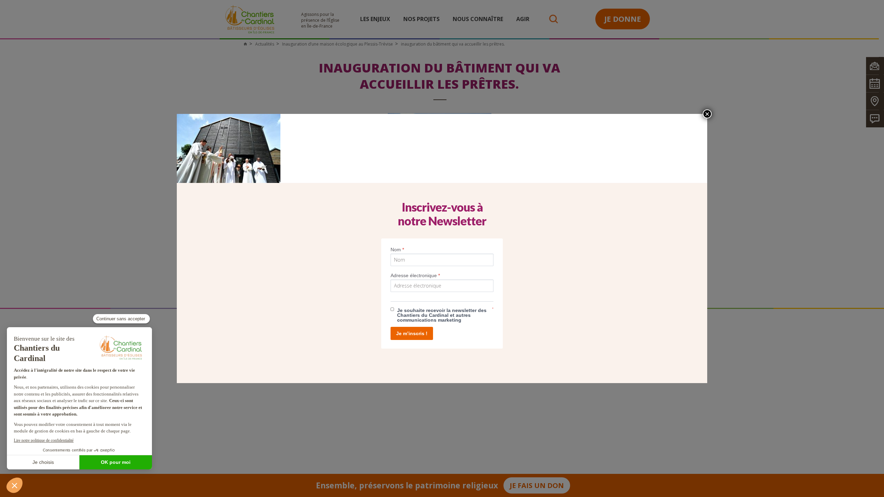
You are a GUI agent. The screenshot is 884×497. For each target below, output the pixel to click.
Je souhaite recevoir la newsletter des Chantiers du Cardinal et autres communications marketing (442, 315)
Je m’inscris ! (411, 333)
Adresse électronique (415, 275)
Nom (397, 249)
